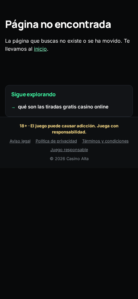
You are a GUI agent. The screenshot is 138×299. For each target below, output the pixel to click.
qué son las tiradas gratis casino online (63, 107)
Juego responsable (69, 149)
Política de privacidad (56, 141)
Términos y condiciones (105, 141)
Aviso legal (20, 141)
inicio (40, 49)
